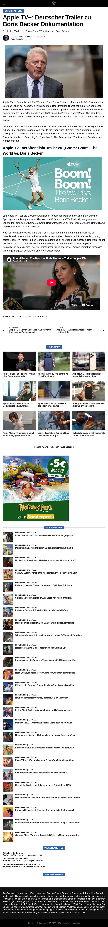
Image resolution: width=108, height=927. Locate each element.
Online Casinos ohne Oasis (15, 859)
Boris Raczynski (23, 39)
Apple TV (23, 316)
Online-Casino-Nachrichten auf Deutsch (21, 864)
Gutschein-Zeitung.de (13, 853)
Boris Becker (35, 316)
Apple (15, 316)
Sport (45, 316)
